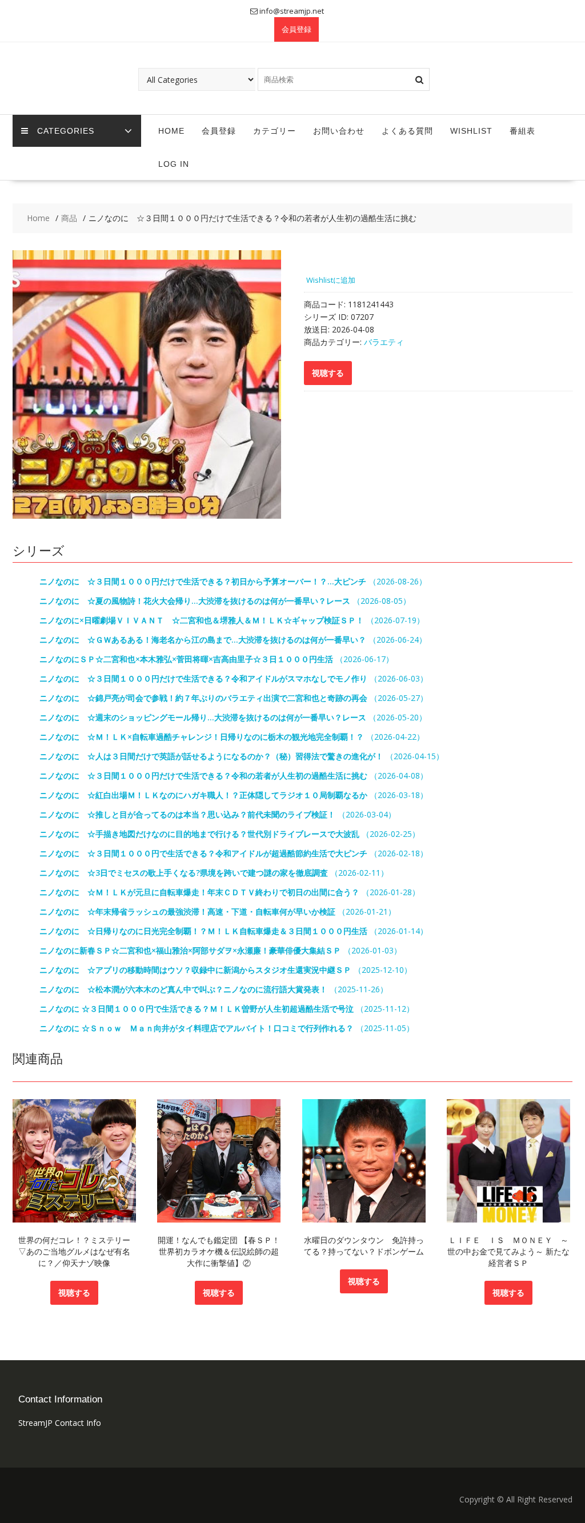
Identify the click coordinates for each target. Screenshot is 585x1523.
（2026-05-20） (233, 717)
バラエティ (384, 341)
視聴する (74, 1292)
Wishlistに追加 (330, 280)
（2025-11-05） (226, 1028)
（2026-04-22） (231, 736)
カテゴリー (274, 130)
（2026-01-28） (229, 892)
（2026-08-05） (225, 600)
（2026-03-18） (233, 794)
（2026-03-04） (217, 814)
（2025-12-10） (225, 969)
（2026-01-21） (217, 911)
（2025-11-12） (226, 1008)
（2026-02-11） (213, 872)
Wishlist (471, 130)
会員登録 (296, 29)
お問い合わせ (338, 130)
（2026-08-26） (233, 581)
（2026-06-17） (216, 659)
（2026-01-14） (233, 930)
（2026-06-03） (233, 678)
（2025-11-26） (213, 989)
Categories (65, 130)
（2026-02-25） (229, 833)
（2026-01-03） (220, 950)
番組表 (522, 130)
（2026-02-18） (233, 853)
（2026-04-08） (233, 775)
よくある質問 (407, 130)
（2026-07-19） (231, 620)
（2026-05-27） (233, 697)
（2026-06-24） (233, 639)
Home (171, 130)
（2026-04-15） (241, 756)
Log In (173, 164)
